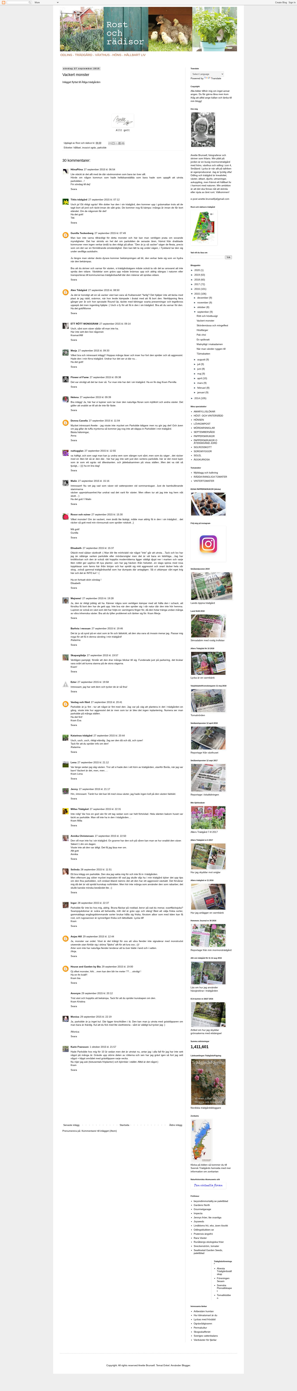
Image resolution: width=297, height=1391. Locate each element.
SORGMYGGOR (203, 451)
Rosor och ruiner (80, 514)
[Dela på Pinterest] (123, 143)
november (203, 302)
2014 (197, 398)
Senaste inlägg (71, 1125)
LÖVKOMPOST (202, 423)
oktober (201, 307)
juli (199, 364)
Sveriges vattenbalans (206, 1335)
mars (200, 383)
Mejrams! (76, 598)
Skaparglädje (78, 655)
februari (201, 387)
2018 (197, 279)
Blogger (186, 1365)
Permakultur (200, 1327)
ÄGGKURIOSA (202, 459)
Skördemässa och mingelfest (212, 325)
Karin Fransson (80, 1046)
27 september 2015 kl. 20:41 (106, 702)
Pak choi (201, 334)
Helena (75, 397)
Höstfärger (202, 330)
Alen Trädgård (79, 290)
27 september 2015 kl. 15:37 (98, 548)
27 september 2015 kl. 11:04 (104, 420)
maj (199, 373)
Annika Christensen (82, 836)
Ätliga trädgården (90, 82)
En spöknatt (203, 339)
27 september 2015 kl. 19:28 (98, 598)
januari (201, 392)
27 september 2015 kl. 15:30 (107, 514)
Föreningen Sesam (223, 1280)
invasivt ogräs (89, 148)
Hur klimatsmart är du (205, 1315)
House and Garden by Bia (86, 966)
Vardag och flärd (80, 702)
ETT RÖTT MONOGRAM (84, 323)
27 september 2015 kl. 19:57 (102, 655)
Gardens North (202, 1205)
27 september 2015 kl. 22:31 (105, 809)
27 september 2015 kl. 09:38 (105, 377)
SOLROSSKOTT (203, 447)
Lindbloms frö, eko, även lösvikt (211, 1225)
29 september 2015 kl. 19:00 (117, 966)
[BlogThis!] (113, 143)
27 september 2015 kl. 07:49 (110, 233)
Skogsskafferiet (202, 1331)
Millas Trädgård (80, 809)
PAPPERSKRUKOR (204, 436)
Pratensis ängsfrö (203, 1233)
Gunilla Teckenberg (82, 233)
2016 (197, 289)
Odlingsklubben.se (204, 1229)
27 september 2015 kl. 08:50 (103, 290)
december (203, 297)
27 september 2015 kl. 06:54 (99, 169)
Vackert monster (205, 320)
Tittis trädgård (79, 199)
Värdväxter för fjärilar (205, 1339)
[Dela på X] (116, 143)
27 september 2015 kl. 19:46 (107, 628)
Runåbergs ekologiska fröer (209, 1242)
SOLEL (197, 455)
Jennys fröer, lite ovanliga (207, 1217)
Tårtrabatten (203, 353)
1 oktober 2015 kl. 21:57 (103, 1046)
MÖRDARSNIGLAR (204, 427)
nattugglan (77, 450)
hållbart (77, 148)
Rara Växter (200, 1238)
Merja (74, 350)
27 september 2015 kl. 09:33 (93, 350)
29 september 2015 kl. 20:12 (97, 993)
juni (199, 368)
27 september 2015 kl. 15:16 (93, 481)
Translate (216, 78)
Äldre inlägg (175, 1125)
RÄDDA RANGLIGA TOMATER (210, 476)
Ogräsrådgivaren (203, 1323)
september (203, 311)
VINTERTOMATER (204, 481)
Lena (73, 762)
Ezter (73, 682)
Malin (74, 481)
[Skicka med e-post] (110, 143)
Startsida (124, 1125)
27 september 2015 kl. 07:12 (104, 199)
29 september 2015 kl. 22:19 (96, 1016)
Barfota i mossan (81, 628)
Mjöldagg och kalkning (206, 472)
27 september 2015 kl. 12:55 (100, 450)
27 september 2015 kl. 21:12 (93, 762)
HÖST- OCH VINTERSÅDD (208, 415)
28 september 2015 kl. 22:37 (93, 903)
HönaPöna (77, 169)
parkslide (101, 148)
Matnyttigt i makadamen (210, 344)
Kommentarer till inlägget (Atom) (99, 1130)
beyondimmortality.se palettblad (211, 1201)
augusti (201, 359)
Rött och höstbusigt (207, 316)
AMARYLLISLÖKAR (204, 411)
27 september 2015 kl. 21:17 (94, 789)
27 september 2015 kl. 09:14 (115, 323)
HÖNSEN (199, 419)
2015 (197, 293)
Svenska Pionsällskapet (224, 1288)
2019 (197, 274)
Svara (74, 189)
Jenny (74, 789)
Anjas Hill (76, 936)
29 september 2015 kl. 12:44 (98, 936)
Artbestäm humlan (204, 1311)
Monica (75, 1016)
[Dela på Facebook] (120, 143)
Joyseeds (199, 1221)
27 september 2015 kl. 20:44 (109, 735)
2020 (197, 270)
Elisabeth (76, 548)
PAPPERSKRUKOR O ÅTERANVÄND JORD (205, 442)
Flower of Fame (80, 377)
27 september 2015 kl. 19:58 (93, 682)
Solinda (75, 869)
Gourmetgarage (202, 1209)
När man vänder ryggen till (211, 348)
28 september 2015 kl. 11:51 (96, 869)
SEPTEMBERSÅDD (204, 432)
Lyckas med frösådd (205, 1319)
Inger (74, 903)
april (200, 378)
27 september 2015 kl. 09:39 (95, 397)
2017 (197, 284)
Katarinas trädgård (81, 735)
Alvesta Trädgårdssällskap (224, 1271)
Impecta (198, 1213)
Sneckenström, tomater (206, 1246)
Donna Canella (79, 420)
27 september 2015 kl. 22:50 (110, 836)
